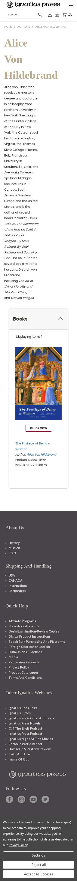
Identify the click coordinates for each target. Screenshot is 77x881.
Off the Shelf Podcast (25, 728)
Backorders (17, 591)
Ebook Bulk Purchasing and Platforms (37, 641)
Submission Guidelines (25, 652)
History (14, 543)
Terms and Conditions (25, 677)
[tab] (38, 319)
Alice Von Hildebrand (41, 454)
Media (13, 657)
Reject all (38, 864)
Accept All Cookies (38, 874)
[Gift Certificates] (57, 14)
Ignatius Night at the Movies (31, 739)
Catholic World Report (25, 744)
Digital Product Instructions (29, 636)
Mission (14, 548)
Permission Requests (24, 662)
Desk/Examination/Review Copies (34, 631)
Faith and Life (19, 754)
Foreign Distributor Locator (29, 647)
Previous (6, 876)
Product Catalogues (23, 672)
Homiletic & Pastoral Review (30, 749)
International (18, 585)
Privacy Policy (19, 667)
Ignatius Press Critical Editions (31, 718)
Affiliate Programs (22, 621)
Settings (38, 855)
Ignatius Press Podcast (25, 733)
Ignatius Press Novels (24, 723)
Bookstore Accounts (24, 626)
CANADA (15, 580)
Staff (12, 553)
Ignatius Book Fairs (23, 708)
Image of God (19, 759)
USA (12, 575)
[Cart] (64, 14)
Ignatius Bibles (20, 713)
